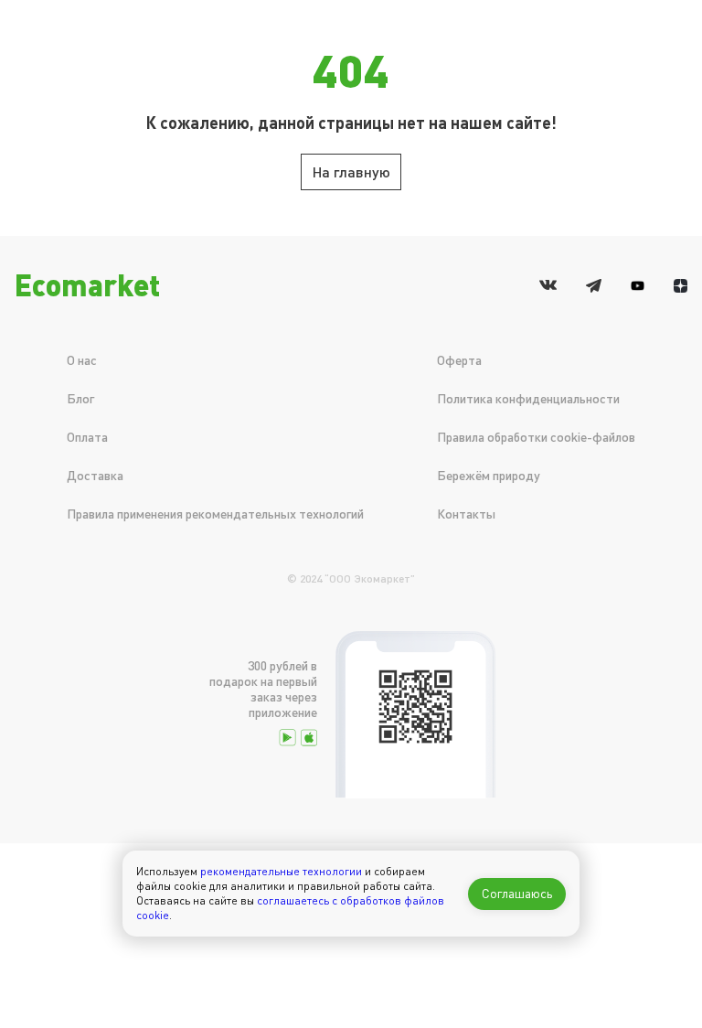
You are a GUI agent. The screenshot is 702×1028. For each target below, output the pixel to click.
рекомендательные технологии (281, 871)
